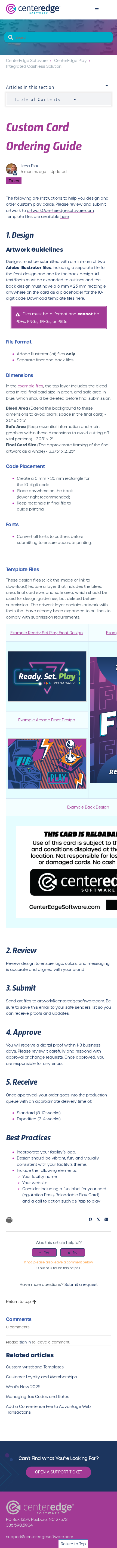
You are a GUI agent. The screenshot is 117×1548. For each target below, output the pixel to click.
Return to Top (73, 1543)
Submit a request (81, 1284)
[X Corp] (100, 1219)
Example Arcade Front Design (46, 720)
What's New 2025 (23, 1386)
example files (30, 386)
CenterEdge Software (27, 60)
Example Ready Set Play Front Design (46, 632)
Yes (47, 1252)
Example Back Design (88, 807)
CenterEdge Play (70, 60)
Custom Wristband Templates (35, 1367)
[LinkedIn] (107, 1219)
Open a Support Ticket (58, 1472)
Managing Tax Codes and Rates (37, 1396)
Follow (14, 181)
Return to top (18, 1301)
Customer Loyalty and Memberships (41, 1376)
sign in (25, 1342)
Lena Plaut (31, 165)
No (75, 1252)
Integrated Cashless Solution (33, 66)
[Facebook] (92, 1219)
